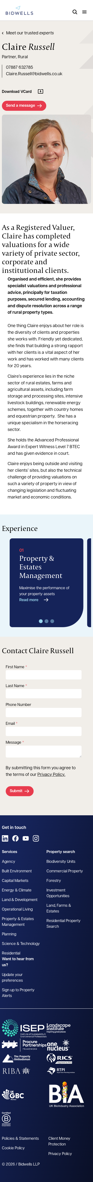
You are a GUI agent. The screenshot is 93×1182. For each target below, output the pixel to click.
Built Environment (17, 871)
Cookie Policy (13, 1148)
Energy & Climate (16, 890)
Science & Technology (21, 944)
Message (13, 743)
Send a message (20, 106)
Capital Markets (15, 881)
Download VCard (17, 92)
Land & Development (19, 900)
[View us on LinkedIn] (5, 838)
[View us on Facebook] (15, 838)
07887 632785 (19, 68)
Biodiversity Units (60, 862)
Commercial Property (64, 871)
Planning (9, 934)
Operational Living (17, 910)
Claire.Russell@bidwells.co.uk (34, 74)
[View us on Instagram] (36, 838)
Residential (11, 953)
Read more (28, 600)
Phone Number (18, 705)
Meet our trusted (30, 33)
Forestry (53, 881)
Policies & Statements (20, 1139)
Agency (8, 862)
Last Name (15, 686)
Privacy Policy (50, 775)
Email (10, 724)
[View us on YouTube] (25, 838)
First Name (15, 667)
